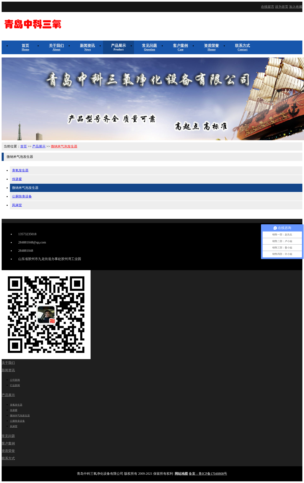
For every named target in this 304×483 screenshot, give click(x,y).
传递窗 (17, 179)
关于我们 (8, 362)
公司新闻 (15, 380)
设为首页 (281, 6)
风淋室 (17, 205)
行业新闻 (15, 385)
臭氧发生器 (20, 170)
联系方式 (8, 458)
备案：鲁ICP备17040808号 (208, 473)
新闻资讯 (8, 370)
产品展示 (38, 146)
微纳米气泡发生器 (64, 146)
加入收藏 (295, 6)
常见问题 (8, 436)
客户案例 (8, 443)
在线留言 (267, 6)
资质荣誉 (8, 451)
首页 (23, 146)
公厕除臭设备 (22, 196)
